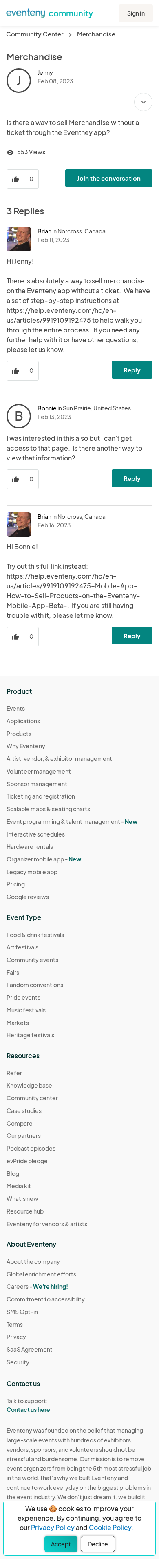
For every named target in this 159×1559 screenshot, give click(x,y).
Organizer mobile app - (44, 859)
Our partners (24, 1135)
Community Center (34, 34)
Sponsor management (37, 783)
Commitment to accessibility (46, 1299)
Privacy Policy (53, 1527)
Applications (23, 721)
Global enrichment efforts (41, 1274)
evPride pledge (27, 1160)
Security (18, 1362)
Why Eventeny (26, 745)
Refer (14, 1073)
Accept (61, 1544)
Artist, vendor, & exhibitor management (59, 758)
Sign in (136, 13)
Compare (20, 1123)
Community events (32, 959)
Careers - (37, 1286)
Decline (98, 1544)
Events (16, 708)
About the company (33, 1261)
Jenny (45, 72)
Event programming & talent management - (72, 821)
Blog (13, 1173)
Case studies (24, 1110)
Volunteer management (39, 771)
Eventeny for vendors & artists (47, 1223)
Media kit (19, 1185)
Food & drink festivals (35, 934)
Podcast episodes (31, 1148)
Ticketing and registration (41, 796)
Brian (44, 231)
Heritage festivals (30, 1035)
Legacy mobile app (32, 871)
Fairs (13, 972)
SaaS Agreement (30, 1349)
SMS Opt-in (22, 1311)
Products (19, 733)
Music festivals (26, 1010)
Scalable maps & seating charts (48, 808)
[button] (143, 102)
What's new (22, 1198)
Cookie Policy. (111, 1527)
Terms (15, 1324)
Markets (18, 1022)
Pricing (16, 884)
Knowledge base (29, 1085)
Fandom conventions (35, 984)
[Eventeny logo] (25, 12)
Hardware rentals (30, 846)
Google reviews (28, 896)
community (71, 13)
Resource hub (25, 1211)
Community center (32, 1097)
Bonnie (47, 408)
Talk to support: (28, 1405)
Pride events (23, 997)
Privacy (16, 1336)
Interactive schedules (36, 834)
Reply (132, 370)
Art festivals (22, 947)
